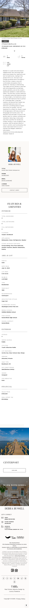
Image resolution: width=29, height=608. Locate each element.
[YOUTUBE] (18, 578)
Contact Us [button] (14, 497)
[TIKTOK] (21, 578)
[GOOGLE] (25, 578)
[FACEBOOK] (3, 578)
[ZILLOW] (14, 581)
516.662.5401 (5, 175)
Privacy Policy (20, 598)
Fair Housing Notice (14, 542)
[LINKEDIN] (11, 578)
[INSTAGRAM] (7, 578)
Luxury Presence (14, 591)
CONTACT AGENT (14, 190)
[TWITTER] (14, 578)
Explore (14, 470)
